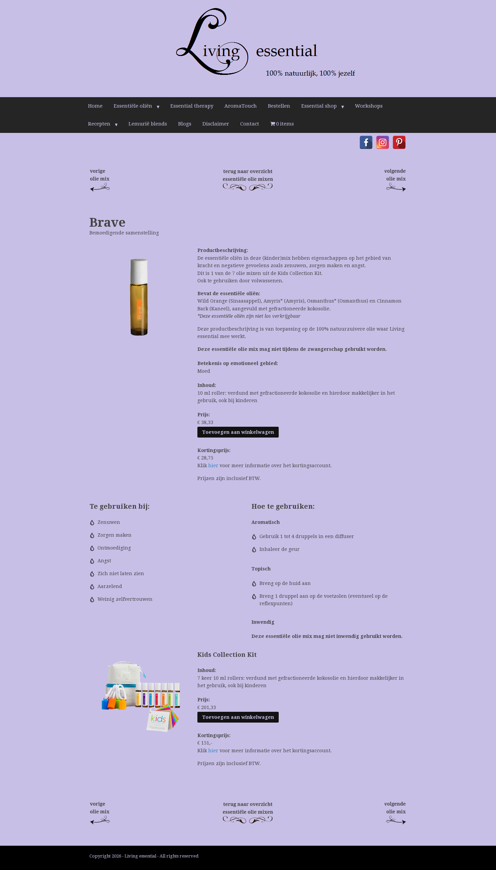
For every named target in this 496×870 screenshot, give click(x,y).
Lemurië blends (148, 124)
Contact (249, 124)
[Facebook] (366, 142)
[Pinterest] (399, 142)
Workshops (369, 106)
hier (213, 465)
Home (95, 106)
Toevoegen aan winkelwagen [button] (238, 432)
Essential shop (319, 106)
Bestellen (279, 106)
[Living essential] (248, 48)
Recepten (99, 124)
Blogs (184, 124)
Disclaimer (215, 124)
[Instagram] (382, 142)
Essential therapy (191, 106)
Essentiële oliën (133, 106)
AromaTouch (240, 106)
